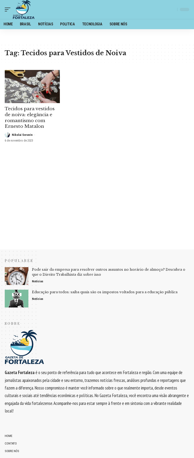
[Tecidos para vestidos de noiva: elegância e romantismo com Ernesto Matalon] (32, 86)
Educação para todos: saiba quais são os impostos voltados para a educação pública (104, 292)
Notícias (37, 281)
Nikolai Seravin (22, 135)
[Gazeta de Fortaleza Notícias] (24, 9)
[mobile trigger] (9, 9)
